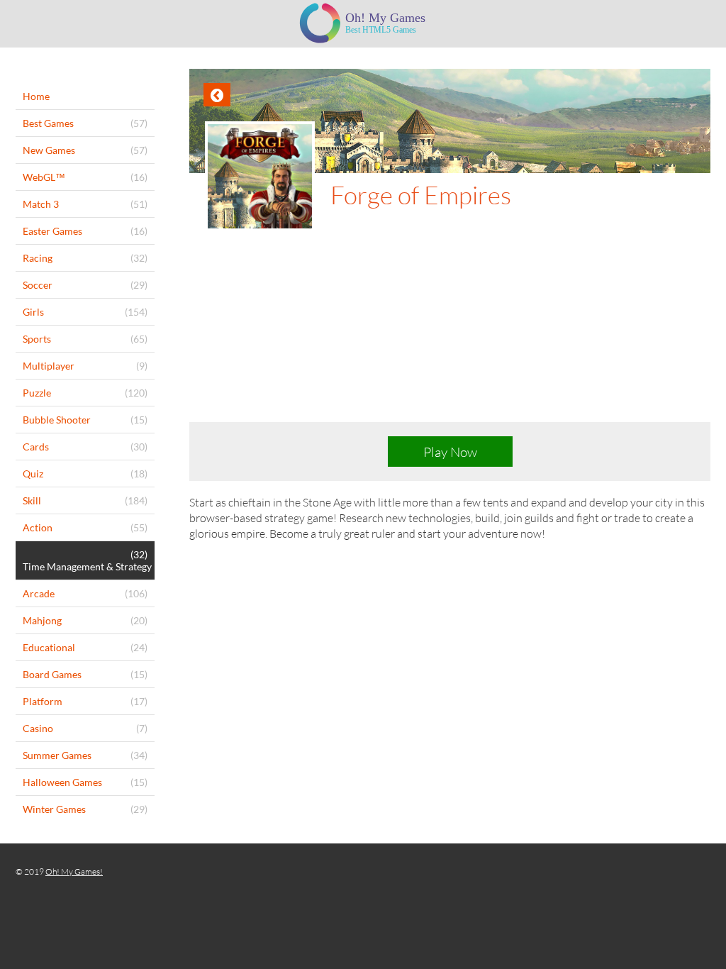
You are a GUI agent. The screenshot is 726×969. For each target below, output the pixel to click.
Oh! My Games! (74, 871)
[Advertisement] (449, 337)
